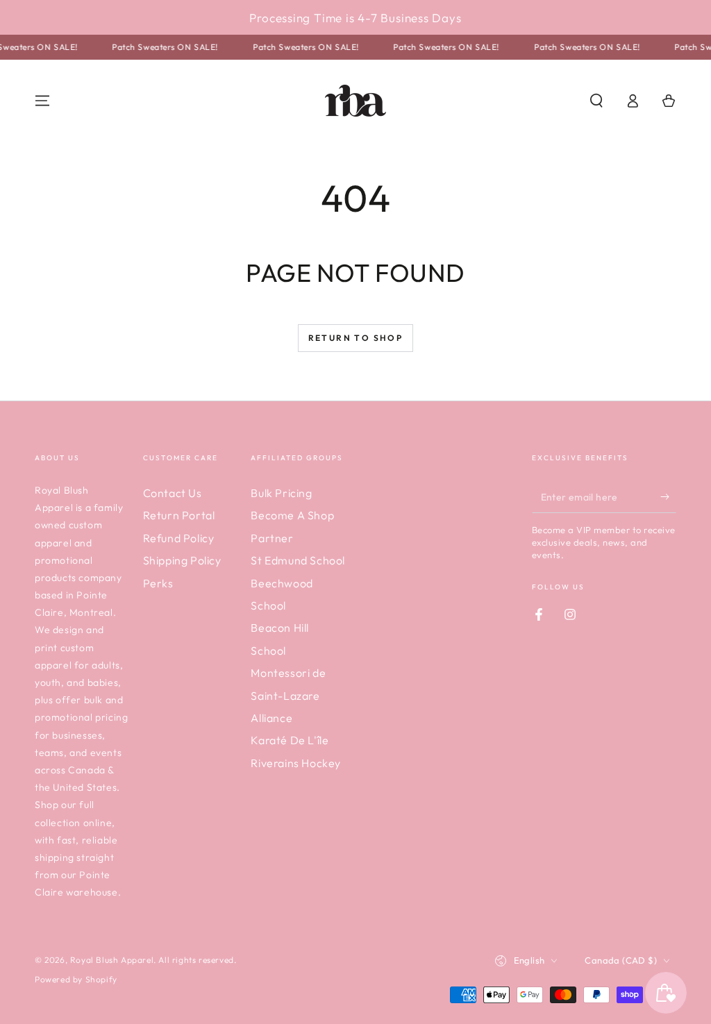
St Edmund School (298, 560)
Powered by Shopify (76, 979)
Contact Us (172, 493)
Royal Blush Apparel (111, 960)
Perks (158, 583)
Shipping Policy (182, 560)
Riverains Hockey (296, 763)
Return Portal (179, 515)
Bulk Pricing (281, 493)
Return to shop (355, 338)
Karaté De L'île (289, 740)
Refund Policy (179, 538)
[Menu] (42, 100)
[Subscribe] (668, 497)
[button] (596, 100)
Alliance (271, 718)
